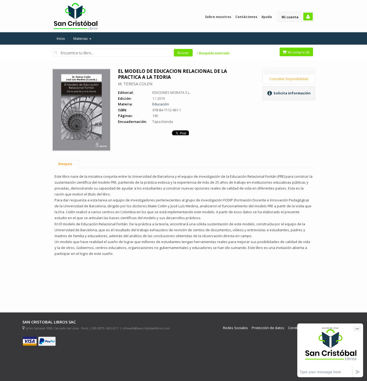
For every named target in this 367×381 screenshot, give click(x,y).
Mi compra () (298, 52)
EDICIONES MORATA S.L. (171, 92)
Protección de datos (268, 327)
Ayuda (266, 17)
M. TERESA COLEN (135, 83)
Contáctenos (246, 17)
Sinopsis (65, 164)
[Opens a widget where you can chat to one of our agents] (330, 350)
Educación (160, 104)
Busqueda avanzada (213, 53)
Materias (81, 38)
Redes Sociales (235, 327)
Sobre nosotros (218, 17)
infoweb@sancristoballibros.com (146, 328)
